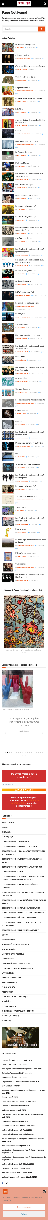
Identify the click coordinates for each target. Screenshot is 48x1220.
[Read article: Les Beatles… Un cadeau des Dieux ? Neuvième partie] (8, 521)
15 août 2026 (41, 144)
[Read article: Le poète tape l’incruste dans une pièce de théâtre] (8, 543)
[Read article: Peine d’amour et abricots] (8, 556)
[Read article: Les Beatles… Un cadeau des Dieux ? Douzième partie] (8, 370)
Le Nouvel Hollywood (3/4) (26, 217)
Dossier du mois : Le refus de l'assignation (21, 908)
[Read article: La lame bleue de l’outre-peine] (8, 306)
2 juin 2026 (34, 524)
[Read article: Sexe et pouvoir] (8, 532)
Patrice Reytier (22, 392)
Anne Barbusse (22, 126)
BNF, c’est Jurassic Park (24, 292)
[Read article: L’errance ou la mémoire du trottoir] (8, 446)
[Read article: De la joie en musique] (8, 187)
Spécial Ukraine (9, 1006)
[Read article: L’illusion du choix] (8, 58)
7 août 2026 (34, 179)
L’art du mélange (21, 410)
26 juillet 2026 (35, 265)
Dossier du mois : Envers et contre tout (20, 846)
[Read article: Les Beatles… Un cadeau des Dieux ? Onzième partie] (8, 435)
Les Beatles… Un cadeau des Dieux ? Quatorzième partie (24, 1157)
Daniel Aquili (21, 101)
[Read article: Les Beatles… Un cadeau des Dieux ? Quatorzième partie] (8, 263)
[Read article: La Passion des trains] (8, 155)
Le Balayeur (19, 314)
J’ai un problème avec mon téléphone (30, 66)
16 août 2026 (37, 134)
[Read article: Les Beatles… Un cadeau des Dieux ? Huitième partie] (8, 577)
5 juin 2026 (30, 489)
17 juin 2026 (34, 438)
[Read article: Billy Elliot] (8, 112)
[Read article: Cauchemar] (8, 360)
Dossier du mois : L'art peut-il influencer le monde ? (21, 860)
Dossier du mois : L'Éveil (12, 872)
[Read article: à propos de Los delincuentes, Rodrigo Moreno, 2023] (8, 123)
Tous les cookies (24, 1207)
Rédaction (20, 48)
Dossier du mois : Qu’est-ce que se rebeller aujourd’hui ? (21, 923)
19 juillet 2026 (37, 317)
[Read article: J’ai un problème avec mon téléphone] (8, 69)
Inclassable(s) (9, 949)
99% (17, 454)
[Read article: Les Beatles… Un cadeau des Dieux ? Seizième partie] (8, 176)
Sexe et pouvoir (21, 529)
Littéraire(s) (8, 973)
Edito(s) (5, 935)
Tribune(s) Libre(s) (10, 1016)
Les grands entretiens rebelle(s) (17, 968)
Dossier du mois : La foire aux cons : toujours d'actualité (23, 893)
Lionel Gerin (21, 166)
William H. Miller (22, 179)
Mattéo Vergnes (22, 381)
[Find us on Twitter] (7, 1183)
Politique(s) (7, 992)
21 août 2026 (30, 48)
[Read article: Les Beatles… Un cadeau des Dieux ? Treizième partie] (8, 349)
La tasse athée (21, 378)
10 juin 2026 (34, 481)
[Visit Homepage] (24, 3)
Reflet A (18, 421)
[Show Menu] (3, 3)
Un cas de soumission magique (27, 335)
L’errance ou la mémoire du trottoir (29, 443)
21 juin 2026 (32, 414)
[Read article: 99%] (8, 456)
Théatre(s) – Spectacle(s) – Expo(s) (18, 1011)
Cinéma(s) (6, 832)
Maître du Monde (22, 163)
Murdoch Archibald (23, 58)
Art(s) (5, 827)
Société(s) (6, 1001)
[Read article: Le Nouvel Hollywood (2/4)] (8, 273)
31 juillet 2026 (32, 220)
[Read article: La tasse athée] (8, 381)
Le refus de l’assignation (25, 44)
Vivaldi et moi (20, 564)
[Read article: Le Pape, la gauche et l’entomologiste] (8, 403)
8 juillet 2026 (32, 360)
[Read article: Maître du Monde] (8, 166)
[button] (44, 1192)
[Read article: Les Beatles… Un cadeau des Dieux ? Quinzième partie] (8, 252)
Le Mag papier (8, 959)
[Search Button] (45, 3)
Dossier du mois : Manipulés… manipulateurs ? (23, 913)
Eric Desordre (21, 80)
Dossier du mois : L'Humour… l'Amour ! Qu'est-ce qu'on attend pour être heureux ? (23, 877)
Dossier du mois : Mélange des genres (19, 917)
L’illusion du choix (22, 55)
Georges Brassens (22, 389)
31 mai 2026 (32, 532)
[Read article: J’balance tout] (8, 510)
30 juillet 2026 (35, 255)
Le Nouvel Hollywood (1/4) (26, 486)
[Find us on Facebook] (2, 1183)
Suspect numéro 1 (22, 87)
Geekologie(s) (8, 940)
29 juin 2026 (34, 381)
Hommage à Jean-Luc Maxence (15, 944)
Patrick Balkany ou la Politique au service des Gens (22, 1138)
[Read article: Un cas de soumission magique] (8, 338)
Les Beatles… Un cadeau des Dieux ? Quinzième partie (23, 1150)
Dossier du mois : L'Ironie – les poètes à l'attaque (20, 885)
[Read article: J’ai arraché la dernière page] (8, 499)
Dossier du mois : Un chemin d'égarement (20, 930)
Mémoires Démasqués (11, 978)
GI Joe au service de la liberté (27, 195)
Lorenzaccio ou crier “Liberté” (27, 141)
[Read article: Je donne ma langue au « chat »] (8, 467)
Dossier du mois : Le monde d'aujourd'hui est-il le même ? (24, 901)
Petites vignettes (10, 982)
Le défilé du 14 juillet (23, 281)
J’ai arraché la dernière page (26, 497)
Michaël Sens (21, 360)
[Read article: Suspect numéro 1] (8, 90)
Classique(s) (7, 837)
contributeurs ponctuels (25, 91)
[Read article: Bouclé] (8, 133)
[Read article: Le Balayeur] (8, 316)
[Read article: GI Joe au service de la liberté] (8, 198)
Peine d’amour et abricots (25, 553)
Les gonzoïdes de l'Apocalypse (16, 963)
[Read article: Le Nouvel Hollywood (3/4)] (8, 220)
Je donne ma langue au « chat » (27, 464)
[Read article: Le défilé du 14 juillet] (8, 284)
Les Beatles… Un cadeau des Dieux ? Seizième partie (22, 1114)
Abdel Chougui (22, 69)
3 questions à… (9, 823)
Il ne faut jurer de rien (23, 238)
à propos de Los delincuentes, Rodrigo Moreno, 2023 (22, 1090)
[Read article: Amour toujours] (8, 327)
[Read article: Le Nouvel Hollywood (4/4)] (8, 209)
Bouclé (18, 131)
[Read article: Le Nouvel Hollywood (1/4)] (8, 489)
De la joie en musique (23, 184)
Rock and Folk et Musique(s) (15, 997)
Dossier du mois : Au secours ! (15, 842)
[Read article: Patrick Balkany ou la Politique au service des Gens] (8, 230)
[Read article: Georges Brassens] (8, 392)
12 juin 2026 (36, 446)
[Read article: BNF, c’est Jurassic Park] (8, 295)
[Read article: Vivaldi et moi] (8, 567)
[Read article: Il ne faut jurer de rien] (8, 241)
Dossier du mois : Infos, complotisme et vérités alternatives (23, 852)
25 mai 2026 (34, 580)
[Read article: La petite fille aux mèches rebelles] (8, 101)
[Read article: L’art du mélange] (8, 413)
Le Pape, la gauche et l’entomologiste (30, 400)
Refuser (24, 1214)
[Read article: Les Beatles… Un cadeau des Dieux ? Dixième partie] (8, 478)
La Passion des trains (23, 152)
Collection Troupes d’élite (25, 77)
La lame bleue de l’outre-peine (27, 303)
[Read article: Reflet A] (8, 424)
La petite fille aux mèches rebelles (28, 98)
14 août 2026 (33, 155)
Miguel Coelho (22, 188)
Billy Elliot (19, 109)
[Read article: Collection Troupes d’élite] (8, 80)
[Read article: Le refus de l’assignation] (8, 47)
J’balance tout (20, 507)
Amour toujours (21, 324)
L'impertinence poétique (13, 954)
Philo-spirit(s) (8, 987)
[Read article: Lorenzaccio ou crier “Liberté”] (8, 144)
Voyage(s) (6, 1020)
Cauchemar (19, 357)
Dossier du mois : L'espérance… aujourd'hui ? (22, 867)
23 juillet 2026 (32, 274)
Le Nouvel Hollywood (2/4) (26, 271)
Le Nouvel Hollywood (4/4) (26, 206)
